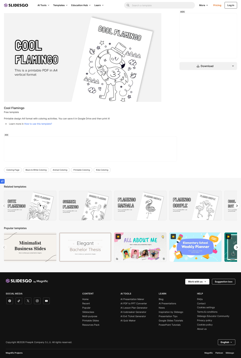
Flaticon (219, 353)
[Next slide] (237, 206)
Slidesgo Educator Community (213, 316)
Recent (86, 303)
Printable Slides (90, 320)
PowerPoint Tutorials (170, 325)
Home (85, 299)
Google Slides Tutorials (171, 320)
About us (202, 329)
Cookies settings (206, 307)
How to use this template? (38, 123)
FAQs (200, 299)
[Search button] (128, 5)
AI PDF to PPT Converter (133, 303)
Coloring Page (12, 170)
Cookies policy (205, 324)
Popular (86, 307)
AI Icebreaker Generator (133, 312)
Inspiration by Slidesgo (171, 312)
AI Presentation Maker (132, 299)
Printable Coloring (81, 170)
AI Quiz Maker (128, 320)
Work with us (195, 281)
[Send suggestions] (2, 181)
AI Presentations (167, 303)
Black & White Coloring (36, 170)
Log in (230, 5)
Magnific (208, 353)
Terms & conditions (207, 312)
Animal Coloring (60, 170)
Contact (201, 303)
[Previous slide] (4, 206)
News (162, 307)
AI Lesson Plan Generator (133, 307)
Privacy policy (204, 320)
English (225, 342)
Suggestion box (223, 281)
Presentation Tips (168, 316)
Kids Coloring (102, 170)
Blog (161, 299)
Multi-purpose (89, 316)
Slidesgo (230, 353)
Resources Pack (91, 325)
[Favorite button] (45, 194)
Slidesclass (88, 312)
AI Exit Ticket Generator (133, 316)
